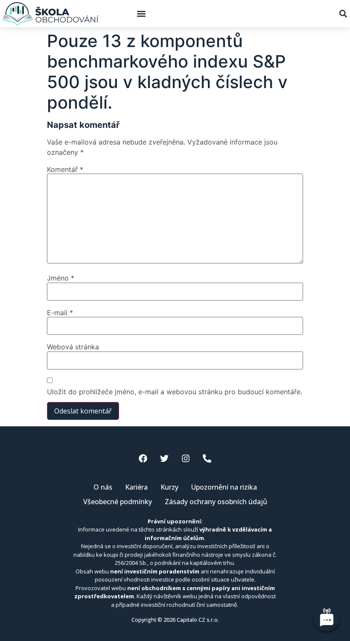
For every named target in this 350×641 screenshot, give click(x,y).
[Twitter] (164, 458)
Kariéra (136, 487)
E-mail (60, 312)
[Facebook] (143, 458)
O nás (102, 487)
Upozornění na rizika (224, 487)
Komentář (65, 169)
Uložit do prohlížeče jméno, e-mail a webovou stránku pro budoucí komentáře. (174, 391)
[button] (141, 14)
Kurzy (169, 487)
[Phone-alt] (207, 458)
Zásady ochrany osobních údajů (216, 501)
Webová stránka (73, 346)
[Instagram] (185, 458)
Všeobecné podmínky (117, 501)
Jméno (60, 278)
